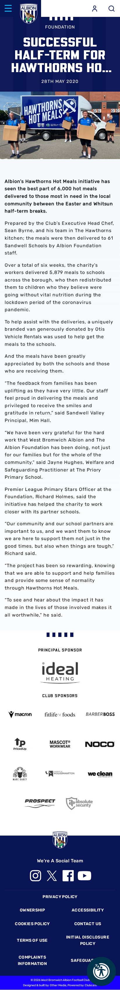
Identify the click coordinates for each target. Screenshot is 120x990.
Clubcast (91, 985)
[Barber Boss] (100, 714)
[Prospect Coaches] (40, 803)
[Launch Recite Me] (101, 971)
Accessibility (88, 910)
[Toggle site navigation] (8, 8)
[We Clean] (100, 774)
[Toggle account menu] (94, 8)
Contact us (87, 923)
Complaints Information (32, 960)
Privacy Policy (60, 896)
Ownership (32, 910)
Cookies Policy (32, 923)
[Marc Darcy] (20, 774)
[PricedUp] (20, 744)
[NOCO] (100, 744)
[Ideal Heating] (60, 673)
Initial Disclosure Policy (87, 940)
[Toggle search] (111, 8)
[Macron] (20, 714)
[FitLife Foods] (60, 715)
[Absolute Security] (80, 803)
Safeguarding (88, 960)
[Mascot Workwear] (60, 744)
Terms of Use (32, 940)
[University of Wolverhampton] (60, 773)
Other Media (58, 985)
